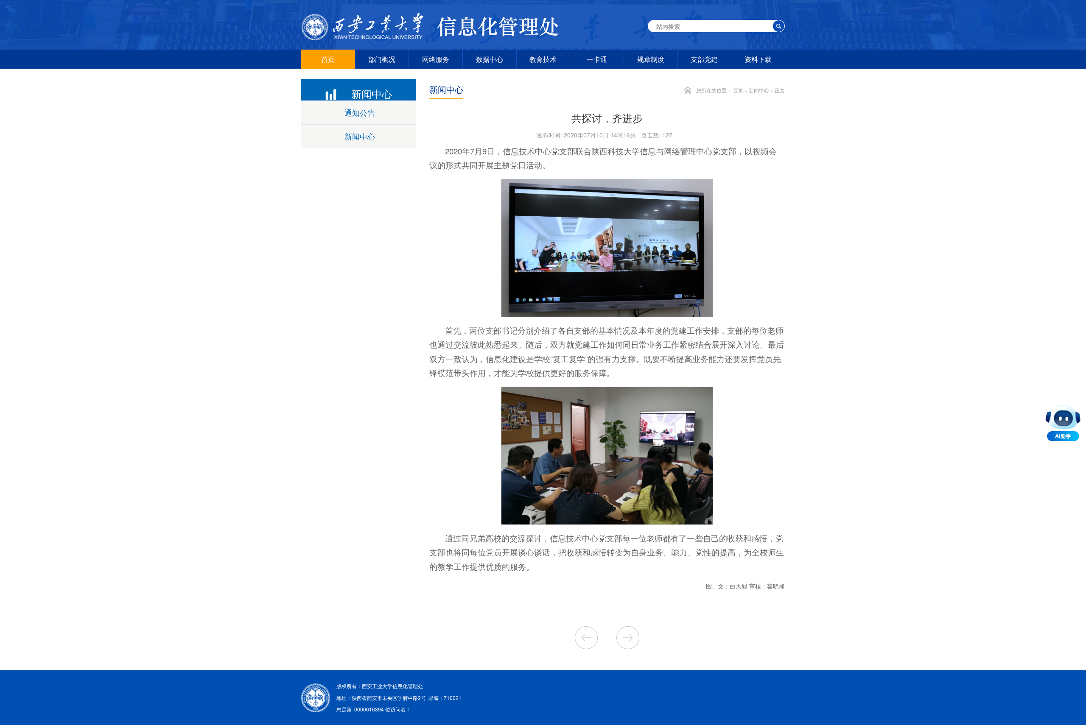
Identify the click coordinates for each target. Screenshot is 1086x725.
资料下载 (758, 59)
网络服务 (435, 59)
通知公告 (359, 112)
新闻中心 (359, 136)
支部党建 (704, 59)
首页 (328, 59)
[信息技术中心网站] (433, 26)
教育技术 (543, 59)
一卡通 (597, 59)
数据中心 (489, 59)
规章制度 (650, 59)
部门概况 (381, 59)
